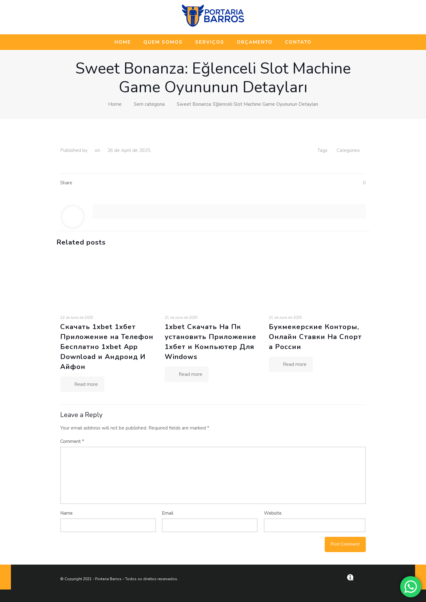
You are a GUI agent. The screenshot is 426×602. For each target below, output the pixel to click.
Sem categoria (149, 104)
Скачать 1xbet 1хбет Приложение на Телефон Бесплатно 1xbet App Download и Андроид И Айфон (106, 346)
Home (115, 104)
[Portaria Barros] (213, 26)
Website (273, 513)
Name (66, 513)
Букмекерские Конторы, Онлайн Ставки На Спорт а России (315, 337)
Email (167, 513)
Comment (72, 441)
